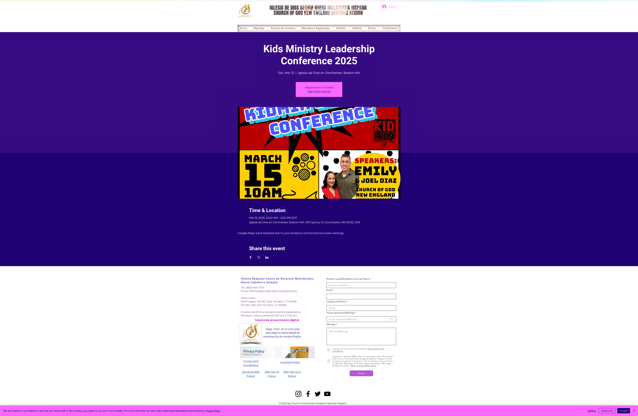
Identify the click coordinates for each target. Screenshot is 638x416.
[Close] (634, 410)
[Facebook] (308, 394)
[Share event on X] (258, 257)
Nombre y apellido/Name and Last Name (347, 279)
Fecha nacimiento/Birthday (341, 313)
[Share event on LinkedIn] (266, 257)
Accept (623, 410)
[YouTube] (327, 394)
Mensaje (330, 324)
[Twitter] (318, 394)
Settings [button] (591, 410)
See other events (319, 91)
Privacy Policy (213, 410)
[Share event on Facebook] (250, 257)
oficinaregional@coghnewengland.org (273, 291)
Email (329, 290)
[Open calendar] (391, 319)
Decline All (606, 410)
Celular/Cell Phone (336, 301)
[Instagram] (298, 394)
